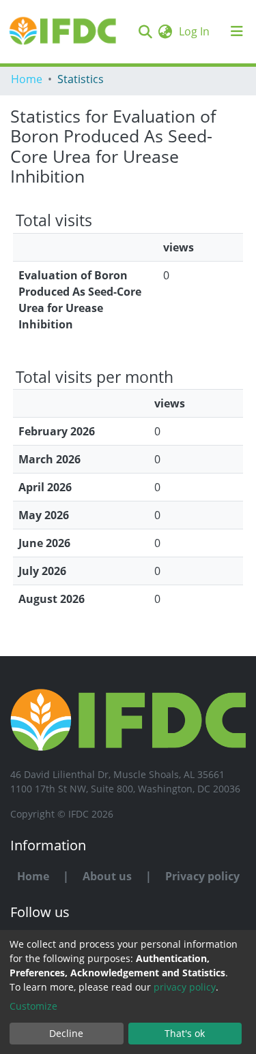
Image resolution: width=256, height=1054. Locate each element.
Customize (33, 1005)
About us (107, 876)
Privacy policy (202, 876)
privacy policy (185, 986)
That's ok (185, 1033)
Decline (66, 1033)
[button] (165, 31)
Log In (195, 31)
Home (26, 79)
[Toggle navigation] (237, 31)
